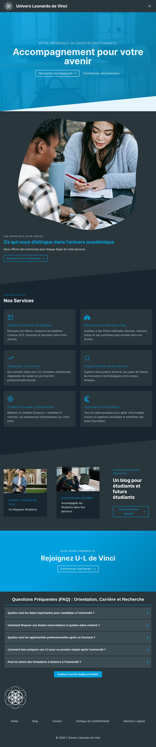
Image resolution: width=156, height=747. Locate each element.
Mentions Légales (134, 721)
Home (14, 721)
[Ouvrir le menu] (149, 6)
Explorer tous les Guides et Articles (78, 674)
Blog (35, 721)
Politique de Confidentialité (92, 721)
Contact (57, 721)
